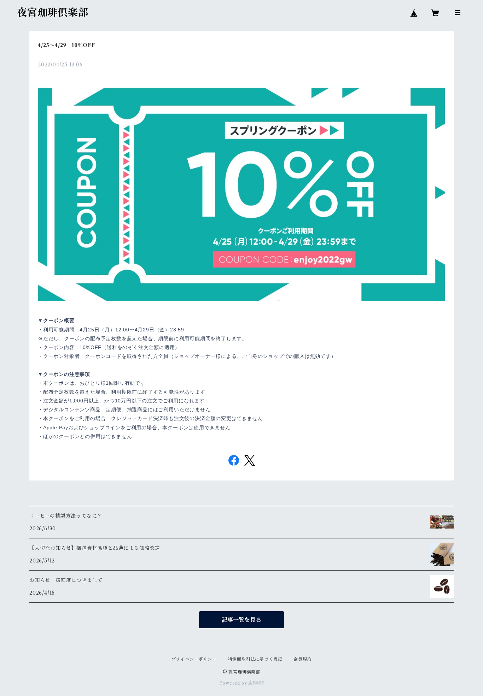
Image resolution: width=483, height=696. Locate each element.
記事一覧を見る (241, 619)
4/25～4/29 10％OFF (66, 45)
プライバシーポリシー (194, 659)
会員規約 (302, 659)
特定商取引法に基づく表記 (255, 659)
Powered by (234, 683)
